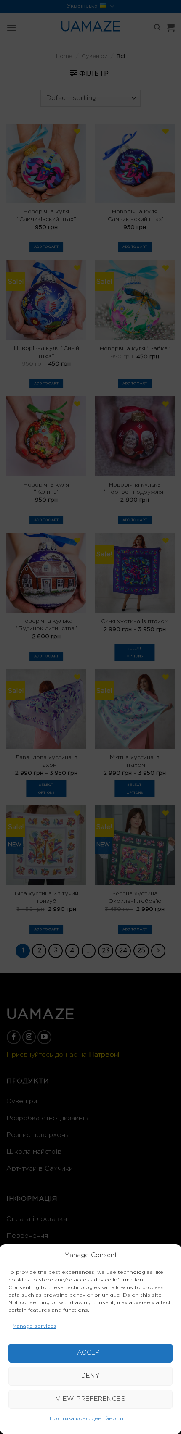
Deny (90, 1376)
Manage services (34, 1326)
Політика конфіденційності (86, 1418)
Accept (90, 1352)
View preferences (90, 1399)
